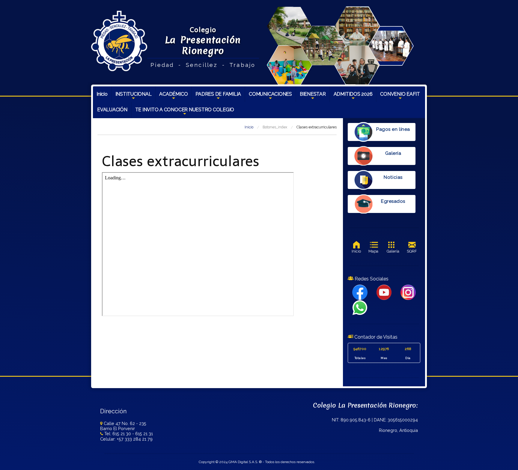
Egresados (393, 201)
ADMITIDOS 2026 (353, 96)
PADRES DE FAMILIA (218, 96)
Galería (393, 153)
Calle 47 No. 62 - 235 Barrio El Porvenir (123, 426)
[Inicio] (119, 40)
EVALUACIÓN (112, 109)
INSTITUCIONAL (133, 96)
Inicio (102, 94)
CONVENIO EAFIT (400, 96)
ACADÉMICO (173, 96)
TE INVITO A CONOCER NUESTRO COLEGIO (184, 112)
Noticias (393, 177)
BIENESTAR (313, 96)
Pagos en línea (393, 129)
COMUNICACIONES (270, 96)
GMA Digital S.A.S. (243, 462)
